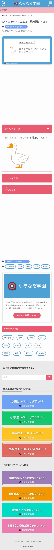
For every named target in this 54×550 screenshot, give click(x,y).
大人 (42, 338)
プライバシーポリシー (21, 541)
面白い (45, 266)
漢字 (6, 353)
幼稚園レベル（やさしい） (16, 27)
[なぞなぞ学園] (27, 3)
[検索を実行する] (49, 377)
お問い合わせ (36, 541)
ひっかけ (10, 266)
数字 (27, 345)
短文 (17, 353)
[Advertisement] (27, 95)
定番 (17, 345)
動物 (20, 266)
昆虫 (36, 266)
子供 (28, 266)
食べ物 (41, 353)
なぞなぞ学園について (27, 315)
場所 (31, 338)
